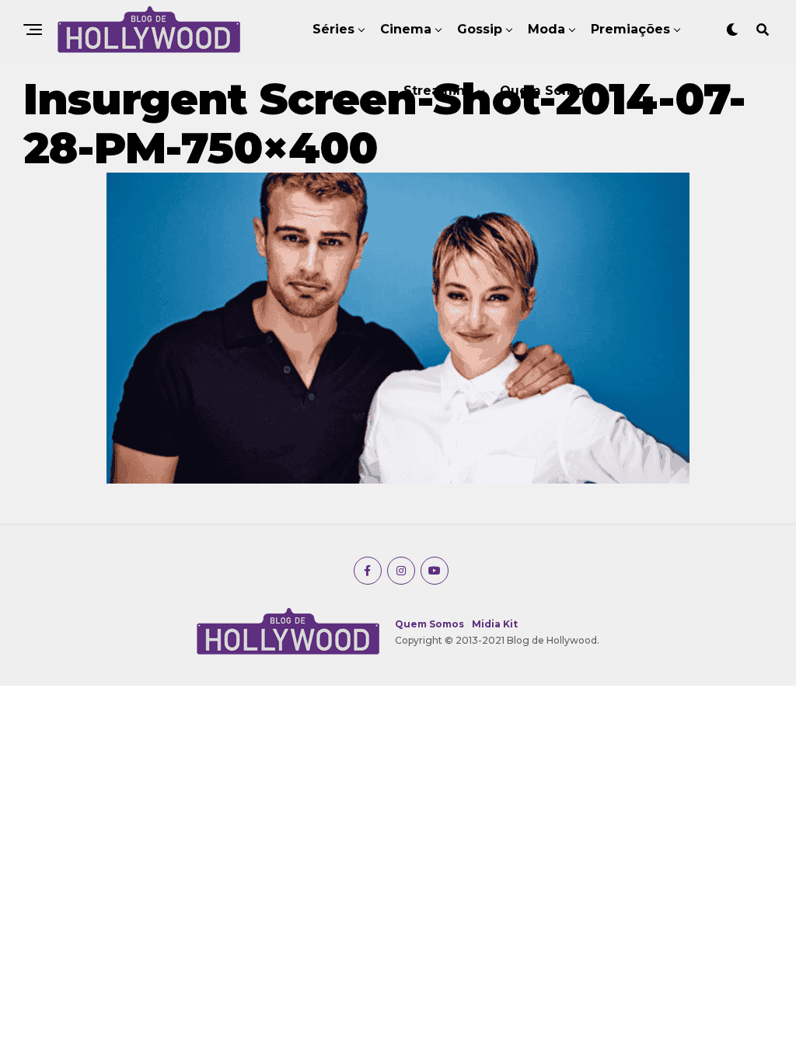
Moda (546, 29)
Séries (333, 29)
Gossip (479, 29)
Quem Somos (545, 90)
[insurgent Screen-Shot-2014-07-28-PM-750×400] (398, 479)
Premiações (630, 29)
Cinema (405, 29)
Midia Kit (495, 624)
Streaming (438, 90)
